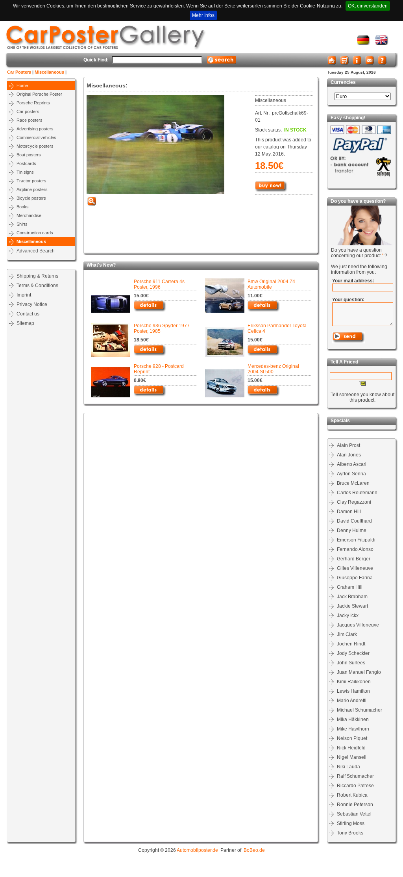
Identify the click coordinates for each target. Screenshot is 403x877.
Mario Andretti (351, 700)
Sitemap (25, 323)
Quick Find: (96, 60)
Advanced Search (36, 251)
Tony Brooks (350, 833)
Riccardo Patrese (355, 785)
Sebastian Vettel (354, 814)
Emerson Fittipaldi (356, 540)
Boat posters (29, 154)
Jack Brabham (352, 596)
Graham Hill (349, 587)
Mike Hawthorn (353, 729)
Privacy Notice (32, 304)
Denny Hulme (351, 530)
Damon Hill (349, 511)
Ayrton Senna (351, 474)
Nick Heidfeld (351, 748)
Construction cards (35, 232)
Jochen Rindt (351, 644)
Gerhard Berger (353, 559)
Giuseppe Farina (355, 577)
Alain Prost (348, 445)
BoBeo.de (254, 850)
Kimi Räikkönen (354, 681)
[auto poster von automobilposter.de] (363, 43)
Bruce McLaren (353, 483)
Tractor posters (31, 180)
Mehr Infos (203, 15)
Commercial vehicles (36, 137)
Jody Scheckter (353, 653)
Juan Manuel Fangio (359, 672)
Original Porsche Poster (39, 94)
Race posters (30, 120)
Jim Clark (347, 634)
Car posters (28, 111)
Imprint (24, 295)
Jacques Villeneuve (358, 625)
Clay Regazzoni (354, 502)
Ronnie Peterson (355, 804)
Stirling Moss (350, 823)
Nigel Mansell (351, 757)
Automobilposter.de (197, 850)
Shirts (22, 224)
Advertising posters (35, 128)
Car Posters (19, 72)
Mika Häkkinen (353, 719)
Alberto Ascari (351, 464)
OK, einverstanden (368, 6)
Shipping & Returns (37, 276)
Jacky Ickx (348, 615)
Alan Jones (349, 455)
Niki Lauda (348, 766)
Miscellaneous (49, 72)
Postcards (26, 163)
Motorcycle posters (35, 146)
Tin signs (25, 172)
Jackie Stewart (352, 606)
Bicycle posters (31, 198)
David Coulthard (354, 521)
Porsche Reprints (33, 102)
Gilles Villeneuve (355, 568)
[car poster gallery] (381, 43)
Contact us (28, 314)
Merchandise (29, 215)
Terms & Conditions (37, 285)
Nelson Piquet (352, 738)
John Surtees (351, 663)
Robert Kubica (352, 795)
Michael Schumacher (359, 710)
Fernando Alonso (355, 549)
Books (23, 206)
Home (22, 85)
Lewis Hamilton (353, 691)
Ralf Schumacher (355, 776)
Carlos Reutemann (357, 492)
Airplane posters (32, 189)
